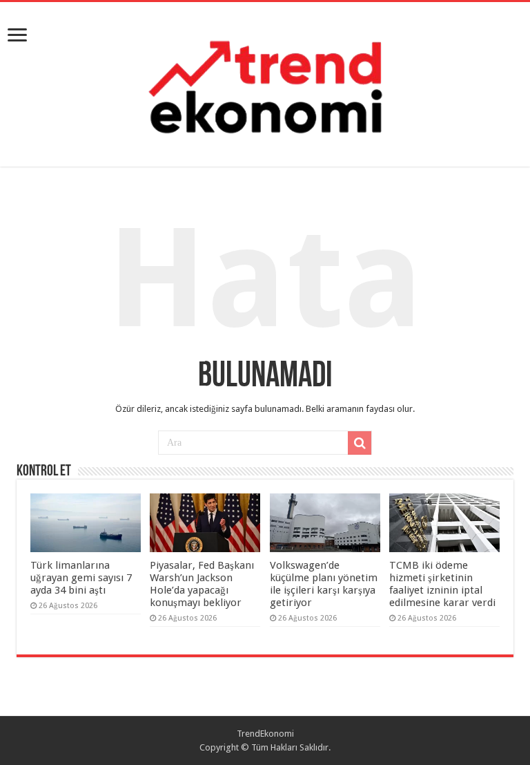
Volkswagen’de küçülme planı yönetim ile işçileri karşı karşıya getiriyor (323, 584)
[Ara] (359, 443)
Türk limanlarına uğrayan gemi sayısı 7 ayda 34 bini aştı (81, 577)
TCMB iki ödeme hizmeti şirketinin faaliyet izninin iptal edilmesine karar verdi (442, 584)
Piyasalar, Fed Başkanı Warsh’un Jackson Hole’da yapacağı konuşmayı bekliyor (202, 584)
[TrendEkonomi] (265, 81)
